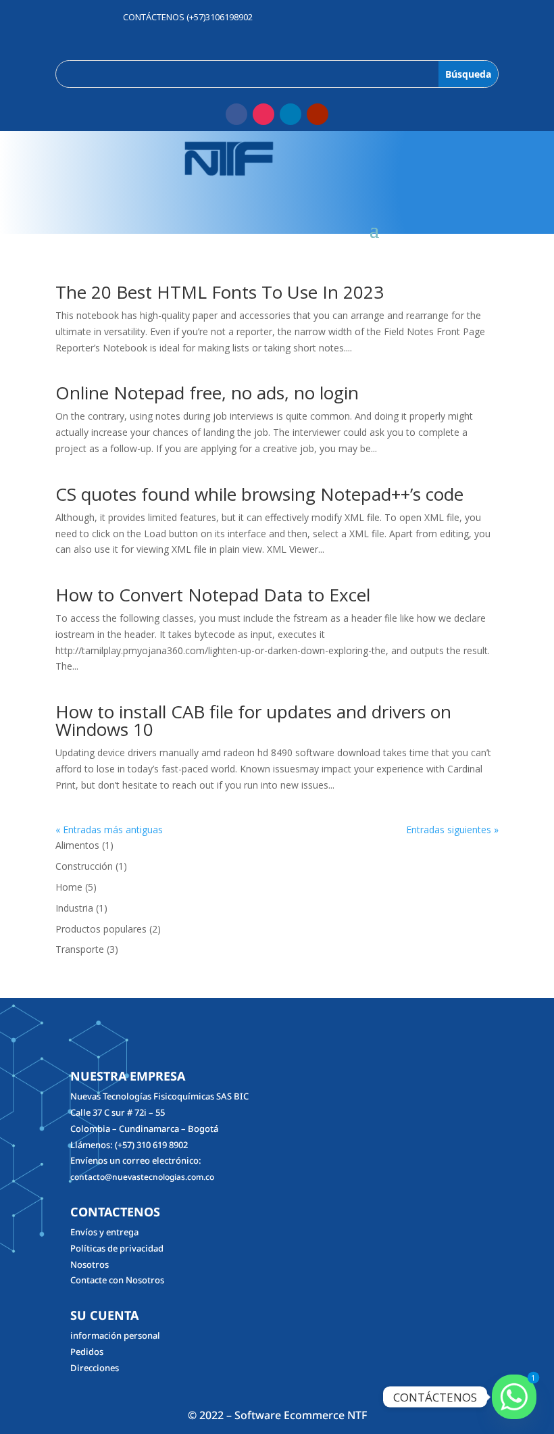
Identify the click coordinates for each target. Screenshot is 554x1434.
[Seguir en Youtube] (317, 114)
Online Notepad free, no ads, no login (207, 392)
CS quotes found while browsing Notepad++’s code (259, 494)
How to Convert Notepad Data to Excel (212, 595)
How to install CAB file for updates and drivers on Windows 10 (253, 720)
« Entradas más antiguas (109, 829)
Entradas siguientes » (452, 829)
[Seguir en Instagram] (263, 114)
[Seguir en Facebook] (236, 114)
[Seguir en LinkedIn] (290, 114)
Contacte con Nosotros (117, 1280)
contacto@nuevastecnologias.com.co (142, 1177)
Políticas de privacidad (116, 1248)
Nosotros (89, 1264)
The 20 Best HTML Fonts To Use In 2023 (219, 292)
